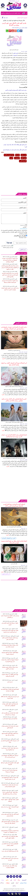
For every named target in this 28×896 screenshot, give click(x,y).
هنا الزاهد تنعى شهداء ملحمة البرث (10, 718)
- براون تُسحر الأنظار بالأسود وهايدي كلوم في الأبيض (16, 90)
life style (17, 155)
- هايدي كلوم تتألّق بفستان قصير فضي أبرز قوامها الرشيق (15, 149)
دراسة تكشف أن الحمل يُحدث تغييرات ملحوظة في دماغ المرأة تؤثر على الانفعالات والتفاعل (10, 260)
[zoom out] (7, 17)
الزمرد (11, 158)
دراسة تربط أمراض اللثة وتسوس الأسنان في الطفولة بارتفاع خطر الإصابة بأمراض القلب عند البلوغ (10, 267)
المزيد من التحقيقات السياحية (8, 538)
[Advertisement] (14, 177)
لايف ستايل (23, 155)
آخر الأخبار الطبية (6, 574)
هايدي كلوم (15, 53)
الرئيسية (25, 17)
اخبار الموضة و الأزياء (9, 155)
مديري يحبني (10, 681)
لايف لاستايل (19, 17)
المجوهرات (14, 55)
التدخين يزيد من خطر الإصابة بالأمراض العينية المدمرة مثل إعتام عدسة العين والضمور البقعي (10, 275)
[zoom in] (2, 17)
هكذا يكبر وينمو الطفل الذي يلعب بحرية (10, 851)
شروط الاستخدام (23, 228)
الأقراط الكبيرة (22, 161)
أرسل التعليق (23, 249)
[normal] (4, 17)
